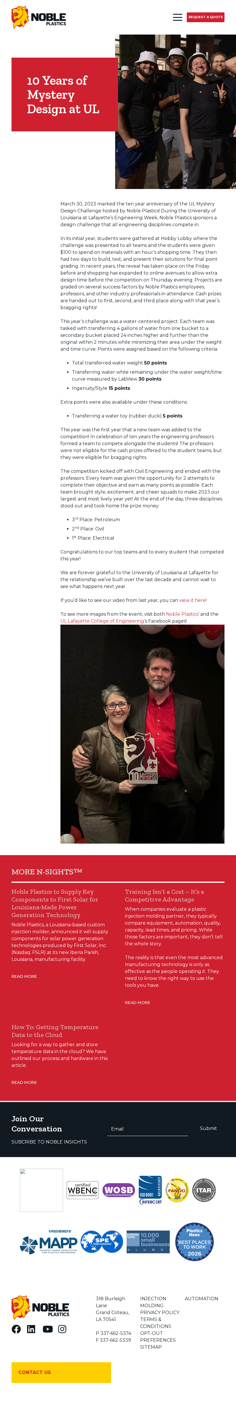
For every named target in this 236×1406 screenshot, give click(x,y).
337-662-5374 (115, 1333)
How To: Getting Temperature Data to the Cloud (55, 1031)
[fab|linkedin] (31, 1329)
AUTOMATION (201, 1298)
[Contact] (61, 1372)
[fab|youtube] (48, 1329)
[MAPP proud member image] (48, 1242)
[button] (177, 17)
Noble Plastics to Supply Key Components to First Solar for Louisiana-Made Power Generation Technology (55, 903)
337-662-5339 (115, 1340)
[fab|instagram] (62, 1329)
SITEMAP (151, 1347)
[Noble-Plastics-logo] (39, 17)
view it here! (193, 600)
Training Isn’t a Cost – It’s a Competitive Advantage (164, 895)
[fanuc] (177, 1190)
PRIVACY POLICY (159, 1312)
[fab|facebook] (16, 1329)
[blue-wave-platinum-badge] (41, 1190)
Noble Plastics (182, 614)
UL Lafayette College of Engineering (102, 621)
